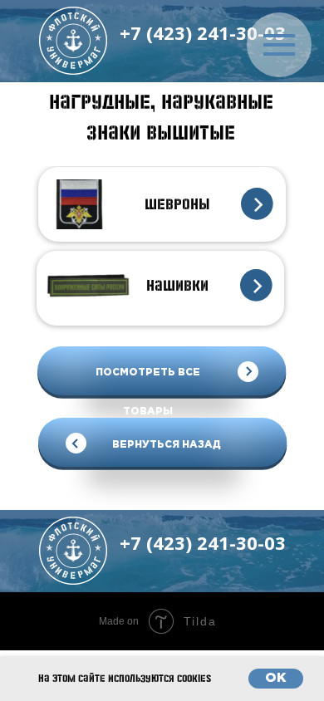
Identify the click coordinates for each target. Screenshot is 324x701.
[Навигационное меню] (279, 45)
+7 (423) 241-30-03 (203, 32)
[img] (73, 41)
